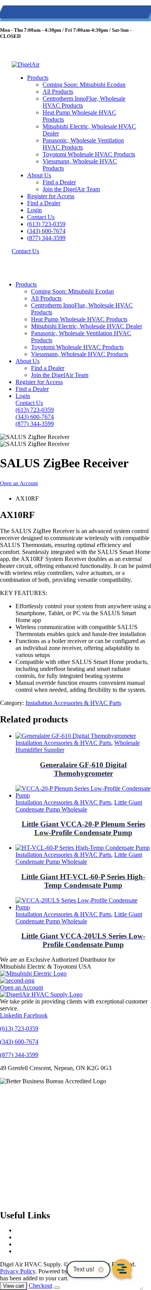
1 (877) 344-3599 (106, 13)
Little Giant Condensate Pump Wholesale (78, 806)
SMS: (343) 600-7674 (62, 13)
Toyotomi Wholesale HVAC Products (89, 154)
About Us (39, 175)
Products (37, 77)
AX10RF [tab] (27, 498)
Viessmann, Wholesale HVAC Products (80, 165)
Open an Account (19, 483)
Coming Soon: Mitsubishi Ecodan (84, 84)
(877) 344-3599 (46, 238)
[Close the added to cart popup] (57, 1288)
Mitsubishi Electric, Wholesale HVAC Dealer (89, 130)
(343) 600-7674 (46, 231)
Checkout (40, 1285)
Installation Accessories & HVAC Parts (73, 703)
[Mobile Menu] (19, 258)
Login (34, 210)
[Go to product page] (83, 735)
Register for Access (50, 196)
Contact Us (41, 217)
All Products (58, 91)
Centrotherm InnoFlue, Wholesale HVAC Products (84, 102)
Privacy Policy (17, 1271)
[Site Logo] (25, 64)
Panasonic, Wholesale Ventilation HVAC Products (83, 144)
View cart (13, 1286)
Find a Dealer (59, 182)
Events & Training (37, 1237)
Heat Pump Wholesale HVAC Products (79, 116)
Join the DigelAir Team (71, 189)
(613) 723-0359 (20, 13)
